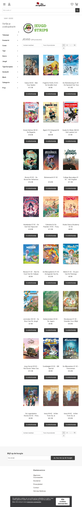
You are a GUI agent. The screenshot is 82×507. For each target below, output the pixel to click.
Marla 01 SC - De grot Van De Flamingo (70, 273)
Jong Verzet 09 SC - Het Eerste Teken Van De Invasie (31, 367)
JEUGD (11, 18)
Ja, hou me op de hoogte (62, 458)
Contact (36, 488)
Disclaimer (37, 481)
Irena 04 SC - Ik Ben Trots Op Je (71, 415)
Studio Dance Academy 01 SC (71, 226)
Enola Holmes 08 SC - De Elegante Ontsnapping (31, 131)
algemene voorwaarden (34, 502)
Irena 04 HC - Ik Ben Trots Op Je (51, 415)
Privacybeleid (37, 484)
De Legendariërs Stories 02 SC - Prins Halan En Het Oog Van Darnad (31, 415)
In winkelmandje (31, 94)
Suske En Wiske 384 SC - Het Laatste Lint (71, 131)
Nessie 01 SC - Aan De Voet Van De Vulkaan (31, 273)
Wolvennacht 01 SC (51, 177)
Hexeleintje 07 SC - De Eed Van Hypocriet (31, 226)
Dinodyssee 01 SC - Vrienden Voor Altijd (71, 320)
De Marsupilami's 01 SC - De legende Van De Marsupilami (51, 273)
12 (74, 45)
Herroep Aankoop (39, 491)
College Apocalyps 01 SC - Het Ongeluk (70, 178)
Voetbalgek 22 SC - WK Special (51, 367)
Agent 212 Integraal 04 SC (51, 131)
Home (5, 18)
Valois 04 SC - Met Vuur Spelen (31, 84)
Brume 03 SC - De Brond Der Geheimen (31, 178)
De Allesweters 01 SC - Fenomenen (71, 367)
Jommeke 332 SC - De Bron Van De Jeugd (31, 320)
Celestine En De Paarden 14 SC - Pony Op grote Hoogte (51, 226)
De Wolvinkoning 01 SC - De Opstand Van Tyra (71, 84)
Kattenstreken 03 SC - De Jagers (51, 320)
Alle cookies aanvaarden (62, 501)
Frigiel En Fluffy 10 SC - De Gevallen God (51, 84)
